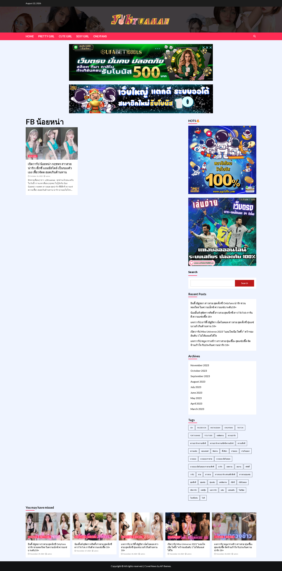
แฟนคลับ (231, 490)
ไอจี (203, 498)
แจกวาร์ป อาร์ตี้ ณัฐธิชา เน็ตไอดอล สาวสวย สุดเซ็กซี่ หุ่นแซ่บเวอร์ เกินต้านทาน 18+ (222, 324)
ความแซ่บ (193, 451)
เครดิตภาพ (223, 482)
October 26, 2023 (36, 176)
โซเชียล (241, 490)
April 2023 (196, 403)
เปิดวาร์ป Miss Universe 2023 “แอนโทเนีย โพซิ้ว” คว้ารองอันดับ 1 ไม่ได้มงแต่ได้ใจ (221, 333)
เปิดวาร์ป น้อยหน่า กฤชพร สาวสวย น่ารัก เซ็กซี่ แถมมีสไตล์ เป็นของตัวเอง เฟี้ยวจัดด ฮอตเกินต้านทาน (50, 168)
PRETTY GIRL (46, 36)
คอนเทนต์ (204, 451)
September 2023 (200, 376)
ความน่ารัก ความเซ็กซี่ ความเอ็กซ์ (221, 443)
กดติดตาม (220, 435)
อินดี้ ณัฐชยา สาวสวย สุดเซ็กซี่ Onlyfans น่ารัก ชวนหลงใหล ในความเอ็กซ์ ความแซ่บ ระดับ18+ (218, 305)
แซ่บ (222, 490)
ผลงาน (239, 467)
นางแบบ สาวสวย (206, 459)
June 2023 (196, 392)
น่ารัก (220, 467)
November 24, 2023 (130, 554)
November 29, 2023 (37, 554)
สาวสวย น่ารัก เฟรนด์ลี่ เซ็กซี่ (225, 474)
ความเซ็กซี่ (241, 443)
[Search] (254, 36)
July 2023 (195, 387)
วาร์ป (192, 474)
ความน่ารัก (232, 435)
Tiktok (240, 428)
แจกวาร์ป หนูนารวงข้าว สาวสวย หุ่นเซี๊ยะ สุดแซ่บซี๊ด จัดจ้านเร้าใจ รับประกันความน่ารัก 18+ (220, 343)
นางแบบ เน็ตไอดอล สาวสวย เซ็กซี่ (202, 467)
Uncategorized (174, 537)
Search (192, 272)
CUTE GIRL (65, 36)
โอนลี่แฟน (194, 498)
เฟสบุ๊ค (203, 490)
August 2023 (197, 381)
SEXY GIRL (82, 36)
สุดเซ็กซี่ (193, 482)
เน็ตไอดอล (243, 482)
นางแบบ (193, 459)
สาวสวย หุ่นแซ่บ (244, 474)
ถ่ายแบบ (234, 451)
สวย (199, 474)
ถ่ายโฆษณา (245, 451)
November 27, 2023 (84, 551)
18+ (191, 428)
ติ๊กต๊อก (224, 451)
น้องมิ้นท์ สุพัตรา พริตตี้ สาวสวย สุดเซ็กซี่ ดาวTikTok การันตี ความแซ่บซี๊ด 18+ (221, 314)
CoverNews (151, 566)
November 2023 (199, 365)
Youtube (208, 435)
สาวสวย (208, 474)
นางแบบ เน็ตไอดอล (223, 459)
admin (48, 176)
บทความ (229, 467)
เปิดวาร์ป (193, 490)
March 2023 (197, 409)
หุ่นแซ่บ (212, 482)
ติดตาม (215, 451)
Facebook (201, 428)
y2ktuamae (195, 435)
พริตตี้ (248, 467)
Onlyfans (228, 428)
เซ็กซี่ (233, 482)
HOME (30, 36)
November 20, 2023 (223, 554)
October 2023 (198, 370)
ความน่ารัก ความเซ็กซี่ (198, 443)
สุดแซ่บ (202, 482)
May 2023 (196, 398)
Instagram (215, 428)
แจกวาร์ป (213, 490)
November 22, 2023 (177, 554)
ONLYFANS (100, 36)
